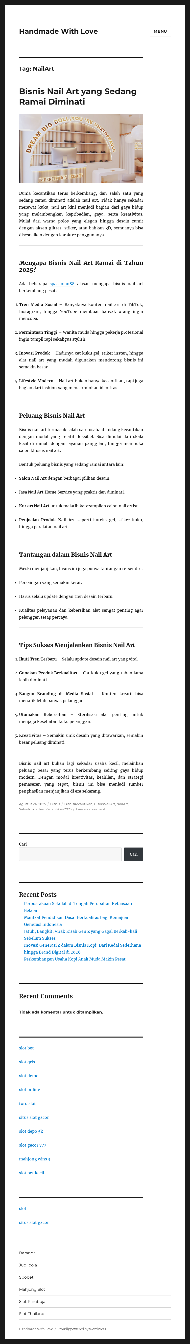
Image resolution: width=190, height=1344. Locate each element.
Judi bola (28, 1265)
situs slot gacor (34, 1117)
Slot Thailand (32, 1313)
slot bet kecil (31, 1172)
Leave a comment (90, 809)
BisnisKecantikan (78, 804)
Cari (23, 844)
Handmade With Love (58, 31)
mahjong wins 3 (34, 1158)
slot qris (27, 1061)
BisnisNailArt (104, 804)
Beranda (27, 1253)
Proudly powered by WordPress (81, 1329)
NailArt (122, 804)
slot (22, 1208)
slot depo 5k (31, 1131)
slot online (29, 1089)
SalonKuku (28, 809)
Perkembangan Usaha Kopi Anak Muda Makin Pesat (75, 959)
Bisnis (55, 804)
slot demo (29, 1075)
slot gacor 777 (32, 1145)
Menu (160, 31)
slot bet (26, 1047)
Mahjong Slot (32, 1289)
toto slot (27, 1103)
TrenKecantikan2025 (54, 809)
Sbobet (26, 1277)
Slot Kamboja (32, 1301)
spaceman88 (62, 283)
